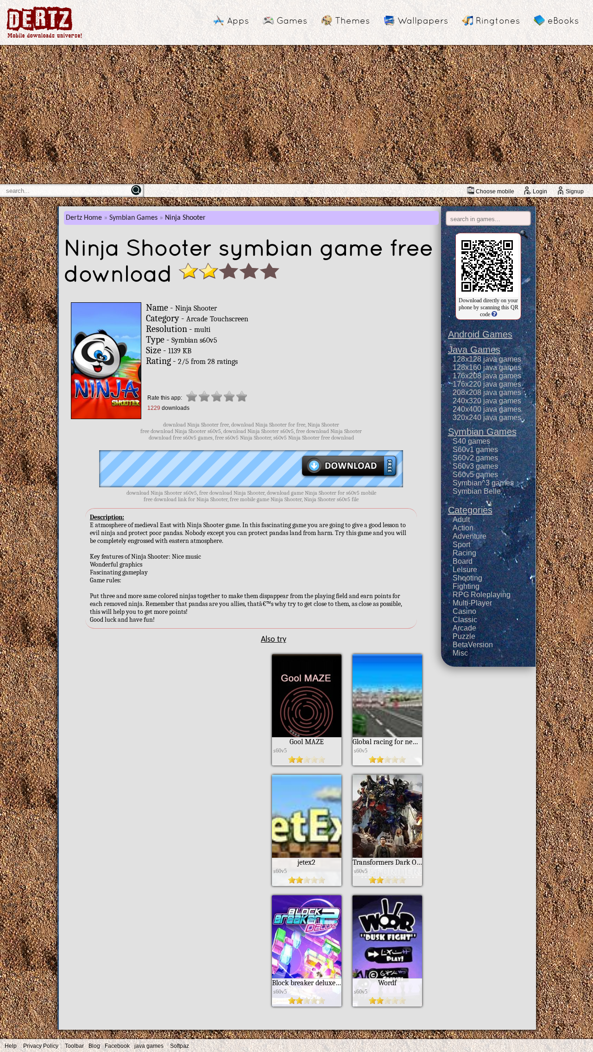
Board (463, 561)
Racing (464, 553)
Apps (238, 20)
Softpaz (179, 1046)
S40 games (471, 441)
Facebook (117, 1046)
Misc (460, 653)
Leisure (465, 570)
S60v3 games (475, 466)
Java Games (474, 349)
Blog (94, 1046)
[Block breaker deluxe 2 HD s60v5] (306, 1004)
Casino (464, 611)
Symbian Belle (477, 491)
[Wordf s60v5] (387, 1004)
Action (463, 528)
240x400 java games (487, 409)
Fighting (466, 586)
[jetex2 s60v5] (306, 884)
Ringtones (498, 20)
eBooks (563, 20)
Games (292, 20)
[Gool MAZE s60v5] (306, 763)
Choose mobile (495, 191)
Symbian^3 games (483, 483)
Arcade (464, 628)
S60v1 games (475, 449)
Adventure (469, 536)
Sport (461, 544)
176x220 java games (487, 384)
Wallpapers (422, 20)
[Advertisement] (296, 114)
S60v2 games (475, 458)
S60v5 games (475, 474)
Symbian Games (133, 218)
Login (540, 191)
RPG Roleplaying (482, 595)
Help (11, 1046)
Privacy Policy (40, 1046)
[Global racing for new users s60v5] (387, 763)
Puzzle (464, 636)
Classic (465, 620)
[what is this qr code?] (493, 314)
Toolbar (74, 1046)
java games (149, 1046)
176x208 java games (487, 376)
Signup (575, 191)
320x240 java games (487, 417)
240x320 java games (487, 401)
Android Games (480, 334)
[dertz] (44, 38)
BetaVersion (473, 645)
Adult (461, 519)
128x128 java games (487, 359)
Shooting (467, 578)
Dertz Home (84, 218)
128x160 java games (487, 367)
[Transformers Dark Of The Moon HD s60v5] (387, 884)
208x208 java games (487, 392)
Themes (352, 20)
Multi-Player (472, 603)
